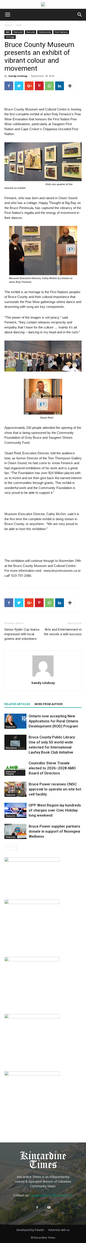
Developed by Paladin (30, 1230)
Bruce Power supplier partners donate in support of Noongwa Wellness (54, 831)
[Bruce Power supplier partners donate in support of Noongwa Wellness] (15, 831)
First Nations (61, 32)
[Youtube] (49, 1207)
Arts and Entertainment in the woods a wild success (63, 632)
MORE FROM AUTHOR (49, 704)
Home (8, 25)
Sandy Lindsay (17, 76)
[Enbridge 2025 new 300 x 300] (32, 903)
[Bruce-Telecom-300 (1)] (32, 960)
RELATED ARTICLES (17, 704)
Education (11, 747)
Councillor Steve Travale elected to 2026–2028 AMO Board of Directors (52, 768)
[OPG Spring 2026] (32, 1017)
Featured (17, 32)
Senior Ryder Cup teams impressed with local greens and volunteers (21, 634)
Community (45, 32)
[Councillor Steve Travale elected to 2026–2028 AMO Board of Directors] (15, 768)
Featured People (11, 772)
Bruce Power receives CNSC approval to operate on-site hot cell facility (55, 789)
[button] (80, 15)
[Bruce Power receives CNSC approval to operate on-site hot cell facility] (15, 789)
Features (30, 32)
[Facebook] (37, 1207)
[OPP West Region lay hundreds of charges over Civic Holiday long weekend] (15, 810)
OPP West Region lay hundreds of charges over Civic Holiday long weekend (55, 810)
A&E (18, 25)
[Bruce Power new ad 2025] (43, 4)
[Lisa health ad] (32, 1074)
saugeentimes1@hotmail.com (51, 1195)
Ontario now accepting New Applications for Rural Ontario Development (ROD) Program (53, 721)
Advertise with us (58, 1230)
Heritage (10, 36)
